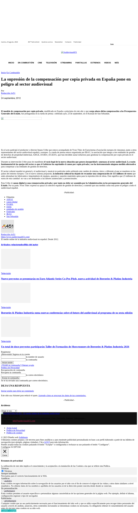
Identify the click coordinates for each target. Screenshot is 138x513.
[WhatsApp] (24, 102)
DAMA (9, 204)
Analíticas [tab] (5, 478)
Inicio (3, 72)
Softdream (23, 437)
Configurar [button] (5, 447)
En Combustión (13, 72)
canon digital (11, 202)
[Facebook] (111, 40)
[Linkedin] (117, 40)
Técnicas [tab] (5, 468)
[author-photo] (7, 232)
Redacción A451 (8, 93)
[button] (133, 62)
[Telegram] (54, 102)
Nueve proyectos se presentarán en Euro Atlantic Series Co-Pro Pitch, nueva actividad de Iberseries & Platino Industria (66, 278)
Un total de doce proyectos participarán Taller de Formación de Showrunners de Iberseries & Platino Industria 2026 (65, 346)
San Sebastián (12, 216)
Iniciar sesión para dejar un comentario (17, 391)
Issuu (112, 44)
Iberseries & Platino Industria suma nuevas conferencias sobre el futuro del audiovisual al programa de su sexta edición (67, 312)
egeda (8, 207)
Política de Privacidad (10, 367)
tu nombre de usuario (35, 357)
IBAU (9, 214)
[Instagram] (114, 40)
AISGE (9, 199)
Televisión (6, 273)
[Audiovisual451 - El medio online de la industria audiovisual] (69, 53)
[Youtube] (123, 40)
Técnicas (8, 471)
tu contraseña (31, 360)
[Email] (44, 102)
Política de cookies (14, 433)
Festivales (10, 211)
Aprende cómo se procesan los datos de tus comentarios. (62, 395)
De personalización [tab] (9, 488)
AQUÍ (47, 442)
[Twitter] (120, 40)
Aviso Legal (11, 428)
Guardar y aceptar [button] (8, 511)
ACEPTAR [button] (16, 447)
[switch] (2, 481)
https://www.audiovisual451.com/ (15, 237)
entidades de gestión (15, 209)
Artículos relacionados (12, 244)
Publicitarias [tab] (6, 498)
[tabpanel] (69, 476)
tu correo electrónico (34, 375)
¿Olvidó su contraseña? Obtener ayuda (17, 365)
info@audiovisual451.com (24, 421)
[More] (63, 102)
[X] (15, 102)
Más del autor (31, 244)
